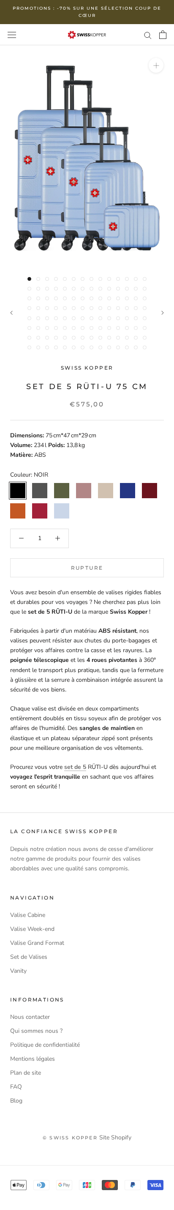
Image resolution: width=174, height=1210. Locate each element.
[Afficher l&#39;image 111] (136, 347)
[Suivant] (162, 313)
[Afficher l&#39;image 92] (91, 338)
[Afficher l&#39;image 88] (56, 338)
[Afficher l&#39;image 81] (118, 328)
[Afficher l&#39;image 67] (118, 318)
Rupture (87, 568)
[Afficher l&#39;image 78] (91, 328)
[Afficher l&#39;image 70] (145, 318)
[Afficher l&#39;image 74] (56, 328)
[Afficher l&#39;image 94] (109, 338)
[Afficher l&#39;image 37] (100, 298)
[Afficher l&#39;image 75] (65, 328)
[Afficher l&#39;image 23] (100, 289)
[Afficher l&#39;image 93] (100, 338)
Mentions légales (32, 1059)
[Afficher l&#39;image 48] (74, 308)
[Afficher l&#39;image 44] (38, 308)
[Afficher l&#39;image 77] (82, 328)
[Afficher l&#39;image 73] (47, 328)
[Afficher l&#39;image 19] (65, 289)
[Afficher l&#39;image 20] (74, 289)
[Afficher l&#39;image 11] (118, 279)
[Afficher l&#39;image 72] (38, 328)
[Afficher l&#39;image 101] (47, 347)
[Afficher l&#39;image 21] (82, 289)
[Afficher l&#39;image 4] (56, 279)
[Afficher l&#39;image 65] (100, 318)
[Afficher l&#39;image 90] (74, 338)
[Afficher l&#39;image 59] (47, 318)
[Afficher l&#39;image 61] (65, 318)
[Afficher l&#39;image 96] (127, 338)
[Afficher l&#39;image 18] (56, 289)
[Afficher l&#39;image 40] (127, 298)
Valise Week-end (32, 929)
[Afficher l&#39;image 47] (65, 308)
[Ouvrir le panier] (162, 34)
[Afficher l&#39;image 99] (29, 347)
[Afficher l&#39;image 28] (145, 289)
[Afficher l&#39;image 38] (109, 298)
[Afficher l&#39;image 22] (91, 289)
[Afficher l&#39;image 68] (127, 318)
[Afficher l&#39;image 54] (127, 308)
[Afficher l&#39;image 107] (100, 347)
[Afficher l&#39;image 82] (127, 328)
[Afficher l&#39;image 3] (47, 279)
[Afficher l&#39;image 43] (29, 308)
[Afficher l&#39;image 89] (65, 338)
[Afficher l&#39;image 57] (29, 318)
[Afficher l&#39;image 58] (38, 318)
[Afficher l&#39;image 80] (109, 328)
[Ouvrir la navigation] (12, 34)
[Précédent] (11, 313)
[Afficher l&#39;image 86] (38, 338)
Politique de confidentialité (45, 1045)
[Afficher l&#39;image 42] (145, 298)
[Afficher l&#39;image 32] (56, 298)
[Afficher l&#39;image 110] (127, 347)
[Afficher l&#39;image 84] (145, 328)
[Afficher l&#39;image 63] (82, 318)
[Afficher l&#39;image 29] (29, 298)
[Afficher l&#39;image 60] (56, 318)
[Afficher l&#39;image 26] (127, 289)
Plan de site (25, 1073)
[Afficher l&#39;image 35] (82, 298)
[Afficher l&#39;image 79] (100, 328)
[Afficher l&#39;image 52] (109, 308)
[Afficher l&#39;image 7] (82, 279)
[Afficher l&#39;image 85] (29, 338)
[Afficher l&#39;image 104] (74, 347)
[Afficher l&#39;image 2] (38, 279)
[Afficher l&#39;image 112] (145, 347)
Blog (16, 1101)
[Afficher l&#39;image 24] (109, 289)
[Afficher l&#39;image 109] (118, 347)
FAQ (16, 1087)
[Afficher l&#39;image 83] (136, 328)
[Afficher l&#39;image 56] (145, 308)
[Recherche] (148, 34)
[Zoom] (156, 65)
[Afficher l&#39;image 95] (118, 338)
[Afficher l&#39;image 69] (136, 318)
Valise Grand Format (37, 943)
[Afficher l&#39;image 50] (91, 308)
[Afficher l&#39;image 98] (145, 338)
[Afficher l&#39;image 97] (136, 338)
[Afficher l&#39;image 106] (91, 347)
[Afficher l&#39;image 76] (74, 328)
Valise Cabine (27, 915)
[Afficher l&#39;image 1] (29, 279)
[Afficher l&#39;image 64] (91, 318)
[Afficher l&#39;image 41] (136, 298)
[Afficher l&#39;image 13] (136, 279)
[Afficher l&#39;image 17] (47, 289)
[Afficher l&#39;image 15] (29, 289)
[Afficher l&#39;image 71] (29, 328)
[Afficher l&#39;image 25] (118, 289)
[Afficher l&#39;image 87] (47, 338)
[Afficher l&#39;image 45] (47, 308)
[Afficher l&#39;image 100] (38, 347)
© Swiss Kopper (70, 1138)
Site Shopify (115, 1137)
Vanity (18, 971)
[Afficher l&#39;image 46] (56, 308)
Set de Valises (28, 957)
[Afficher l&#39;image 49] (82, 308)
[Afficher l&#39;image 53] (118, 308)
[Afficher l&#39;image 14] (145, 279)
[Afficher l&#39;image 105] (82, 347)
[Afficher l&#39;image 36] (91, 298)
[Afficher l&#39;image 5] (65, 279)
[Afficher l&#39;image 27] (136, 289)
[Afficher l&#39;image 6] (74, 279)
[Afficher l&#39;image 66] (109, 318)
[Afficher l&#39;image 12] (127, 279)
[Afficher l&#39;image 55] (136, 308)
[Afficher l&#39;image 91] (82, 338)
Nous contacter (30, 1017)
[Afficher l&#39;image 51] (100, 308)
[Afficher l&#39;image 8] (91, 279)
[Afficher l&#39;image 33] (65, 298)
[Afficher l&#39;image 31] (47, 298)
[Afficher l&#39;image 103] (65, 347)
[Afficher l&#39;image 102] (56, 347)
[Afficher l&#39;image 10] (109, 279)
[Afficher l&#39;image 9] (100, 279)
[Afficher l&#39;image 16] (38, 289)
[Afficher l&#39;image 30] (38, 298)
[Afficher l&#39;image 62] (74, 318)
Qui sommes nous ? (36, 1031)
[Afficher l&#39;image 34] (74, 298)
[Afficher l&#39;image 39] (118, 298)
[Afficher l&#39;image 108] (109, 347)
